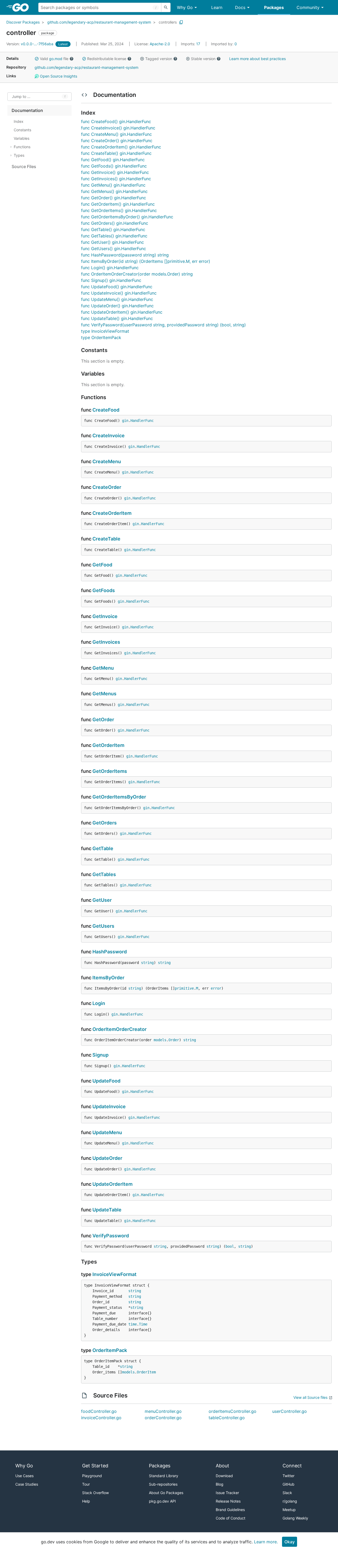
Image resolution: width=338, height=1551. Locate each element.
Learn (216, 7)
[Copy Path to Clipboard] (181, 22)
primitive (184, 988)
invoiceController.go (101, 1417)
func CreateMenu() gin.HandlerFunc (116, 134)
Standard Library (163, 1475)
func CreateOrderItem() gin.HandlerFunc (121, 147)
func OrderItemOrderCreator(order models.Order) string (137, 274)
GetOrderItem (108, 745)
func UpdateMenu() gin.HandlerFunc (117, 299)
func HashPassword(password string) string (125, 255)
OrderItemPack (109, 1350)
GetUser (102, 900)
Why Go (185, 7)
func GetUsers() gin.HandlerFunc (113, 248)
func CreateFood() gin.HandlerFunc (116, 121)
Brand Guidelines (230, 1509)
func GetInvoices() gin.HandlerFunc (116, 178)
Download (224, 1475)
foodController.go (99, 1411)
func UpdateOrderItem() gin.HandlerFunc (121, 312)
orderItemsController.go (232, 1411)
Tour (86, 1484)
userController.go (289, 1411)
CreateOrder (106, 487)
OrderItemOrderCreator (119, 1029)
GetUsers (103, 926)
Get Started (95, 1465)
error (216, 988)
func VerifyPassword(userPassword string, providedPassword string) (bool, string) (163, 324)
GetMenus (104, 693)
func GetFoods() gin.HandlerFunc (114, 166)
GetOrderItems (109, 771)
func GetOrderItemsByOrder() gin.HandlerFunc (127, 216)
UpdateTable (106, 1209)
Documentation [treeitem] (27, 110)
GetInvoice (105, 616)
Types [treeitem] (19, 155)
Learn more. (266, 1541)
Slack (287, 1492)
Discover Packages (23, 22)
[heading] (22, 7)
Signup (100, 1055)
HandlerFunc (142, 420)
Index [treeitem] (19, 121)
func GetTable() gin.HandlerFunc (113, 229)
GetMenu (103, 668)
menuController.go (163, 1411)
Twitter (288, 1475)
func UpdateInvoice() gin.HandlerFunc (119, 293)
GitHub (288, 1484)
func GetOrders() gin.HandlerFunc (114, 223)
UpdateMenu (107, 1132)
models (160, 1040)
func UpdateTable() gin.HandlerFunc (117, 318)
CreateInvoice (108, 435)
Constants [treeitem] (22, 130)
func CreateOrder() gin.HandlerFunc (116, 140)
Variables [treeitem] (21, 138)
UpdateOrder (107, 1158)
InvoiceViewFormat (114, 1274)
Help (86, 1501)
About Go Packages (166, 1492)
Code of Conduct (230, 1518)
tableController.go (227, 1417)
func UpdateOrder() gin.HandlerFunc (117, 305)
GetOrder (103, 719)
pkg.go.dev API (162, 1501)
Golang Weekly (295, 1518)
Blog (219, 1484)
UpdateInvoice (109, 1106)
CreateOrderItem (112, 513)
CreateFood (105, 410)
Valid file (54, 58)
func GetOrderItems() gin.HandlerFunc (119, 210)
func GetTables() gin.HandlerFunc (114, 235)
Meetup (289, 1509)
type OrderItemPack (101, 337)
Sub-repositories (163, 1484)
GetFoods (103, 590)
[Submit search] (166, 7)
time (132, 1324)
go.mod (55, 58)
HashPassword (109, 951)
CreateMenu (106, 461)
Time (143, 1324)
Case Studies (26, 1484)
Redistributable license (106, 58)
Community (308, 7)
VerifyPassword (110, 1235)
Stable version (203, 58)
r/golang (290, 1501)
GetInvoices (106, 642)
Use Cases (24, 1475)
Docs (240, 7)
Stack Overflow (95, 1492)
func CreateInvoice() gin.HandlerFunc (118, 127)
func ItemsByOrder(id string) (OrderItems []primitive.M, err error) (145, 261)
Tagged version (158, 58)
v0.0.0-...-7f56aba (30, 44)
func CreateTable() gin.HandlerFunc (116, 153)
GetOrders (104, 823)
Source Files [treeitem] (24, 166)
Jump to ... (21, 96)
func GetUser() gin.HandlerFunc (112, 242)
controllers (168, 22)
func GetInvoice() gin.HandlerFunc (115, 172)
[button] (37, 59)
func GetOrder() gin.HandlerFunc (113, 197)
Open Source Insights (58, 76)
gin (125, 420)
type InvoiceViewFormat (105, 331)
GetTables (104, 874)
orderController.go (163, 1417)
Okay (289, 1541)
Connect (292, 1465)
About (222, 1465)
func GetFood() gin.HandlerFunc (113, 159)
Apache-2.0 (160, 44)
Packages (274, 7)
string (147, 963)
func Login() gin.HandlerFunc (110, 267)
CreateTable (106, 539)
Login (98, 1003)
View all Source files (310, 1397)
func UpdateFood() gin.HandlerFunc (116, 286)
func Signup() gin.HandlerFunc (111, 280)
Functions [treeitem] (22, 147)
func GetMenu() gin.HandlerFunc (113, 185)
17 (191, 44)
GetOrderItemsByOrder (119, 797)
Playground (92, 1475)
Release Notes (228, 1501)
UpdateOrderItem (112, 1184)
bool (230, 1246)
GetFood (102, 564)
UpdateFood (106, 1081)
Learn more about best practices (257, 58)
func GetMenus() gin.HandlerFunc (114, 191)
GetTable (102, 848)
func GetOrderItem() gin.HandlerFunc (118, 204)
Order (173, 1040)
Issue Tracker (227, 1492)
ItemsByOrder (108, 977)
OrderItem (146, 1372)
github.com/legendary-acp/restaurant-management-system (99, 22)
